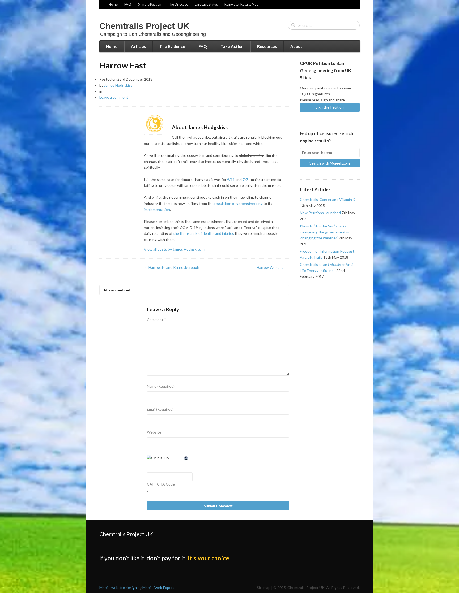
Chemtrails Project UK (144, 26)
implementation (157, 209)
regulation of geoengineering (238, 203)
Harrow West (270, 267)
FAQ (127, 4)
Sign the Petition (149, 4)
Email (160, 409)
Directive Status (206, 4)
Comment (156, 319)
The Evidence (172, 46)
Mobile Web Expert (158, 587)
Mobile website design (118, 587)
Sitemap (263, 587)
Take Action (232, 46)
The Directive (178, 4)
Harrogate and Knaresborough (171, 267)
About (296, 46)
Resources (267, 46)
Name (161, 386)
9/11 (231, 179)
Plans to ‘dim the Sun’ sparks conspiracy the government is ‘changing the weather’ (324, 232)
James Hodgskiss (118, 85)
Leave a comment (113, 97)
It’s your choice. (209, 558)
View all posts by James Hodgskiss (175, 249)
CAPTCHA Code (161, 484)
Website (154, 432)
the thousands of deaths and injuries (203, 233)
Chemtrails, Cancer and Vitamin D (327, 199)
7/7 (245, 179)
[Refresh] (186, 458)
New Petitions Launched (320, 212)
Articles (138, 46)
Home (113, 4)
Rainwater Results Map (241, 4)
